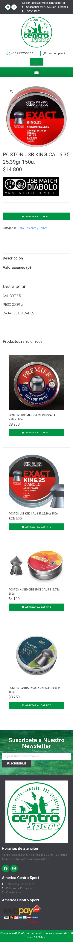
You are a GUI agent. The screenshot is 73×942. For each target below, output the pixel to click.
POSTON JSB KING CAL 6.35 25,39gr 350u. (33, 513)
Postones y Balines (36, 228)
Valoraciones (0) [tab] (17, 267)
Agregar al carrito (38, 216)
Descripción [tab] (13, 258)
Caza (21, 228)
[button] (36, 72)
